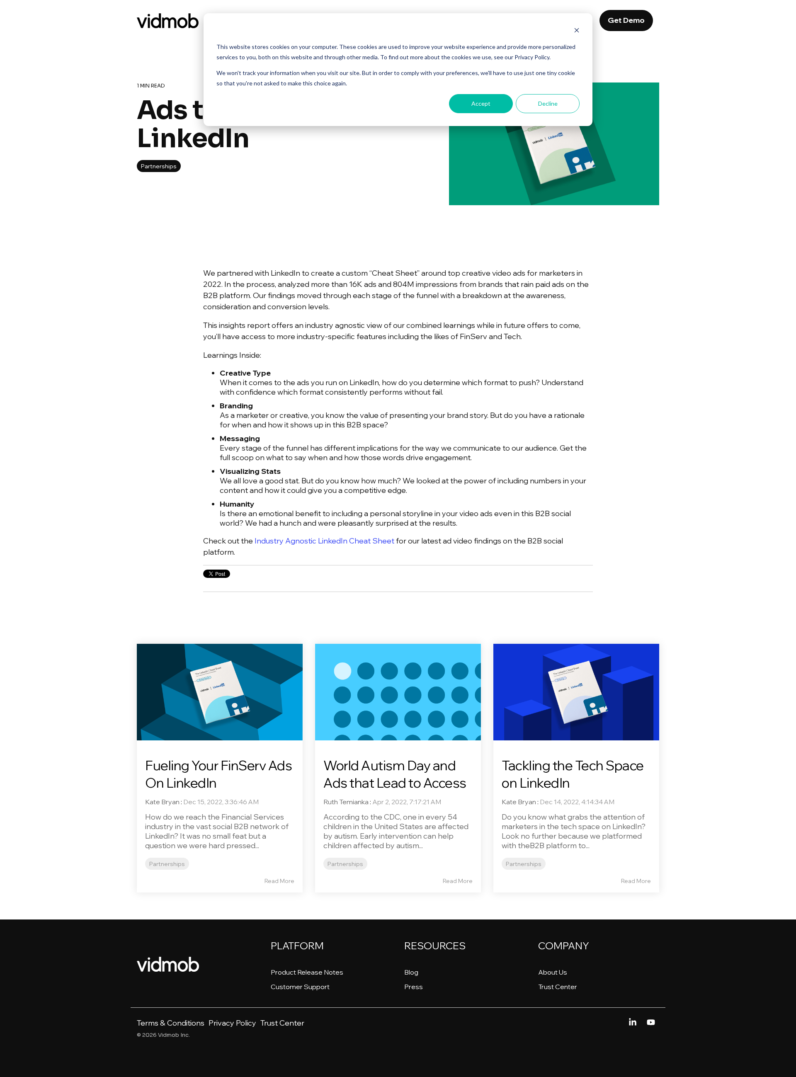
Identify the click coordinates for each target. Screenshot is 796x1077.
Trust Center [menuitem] (557, 986)
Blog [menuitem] (411, 972)
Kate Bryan (162, 802)
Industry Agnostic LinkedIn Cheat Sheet (323, 541)
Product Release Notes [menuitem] (307, 972)
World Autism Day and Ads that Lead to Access (394, 774)
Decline (548, 103)
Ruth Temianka (346, 802)
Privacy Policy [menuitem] (232, 1023)
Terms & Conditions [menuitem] (170, 1023)
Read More (279, 881)
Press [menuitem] (413, 986)
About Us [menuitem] (552, 972)
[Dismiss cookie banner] (577, 31)
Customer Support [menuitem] (300, 986)
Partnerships (159, 166)
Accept (480, 103)
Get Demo (626, 20)
